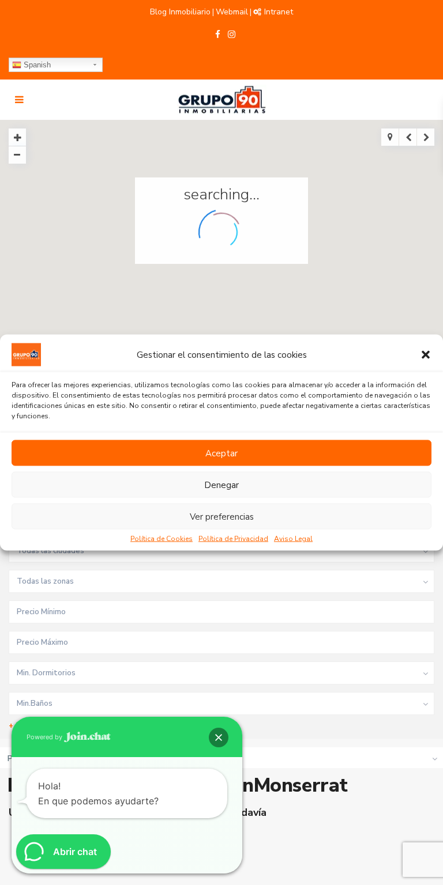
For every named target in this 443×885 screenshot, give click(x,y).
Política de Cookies (161, 538)
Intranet (278, 11)
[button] (425, 355)
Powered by (45, 737)
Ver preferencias (222, 516)
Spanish (36, 64)
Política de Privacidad (233, 538)
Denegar (221, 484)
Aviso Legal (293, 538)
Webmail (232, 11)
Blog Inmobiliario (180, 11)
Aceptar (221, 453)
